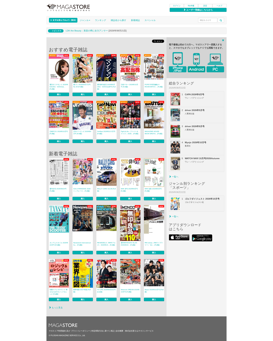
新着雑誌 (135, 20)
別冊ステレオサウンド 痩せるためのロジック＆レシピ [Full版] (58, 292)
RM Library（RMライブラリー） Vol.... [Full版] (154, 244)
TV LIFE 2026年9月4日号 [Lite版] (106, 291)
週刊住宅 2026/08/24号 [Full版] (58, 190)
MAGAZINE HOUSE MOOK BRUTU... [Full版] (153, 133)
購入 (59, 94)
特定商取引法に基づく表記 (102, 331)
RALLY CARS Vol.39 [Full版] (106, 190)
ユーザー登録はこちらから (199, 10)
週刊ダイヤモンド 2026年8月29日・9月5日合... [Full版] (59, 87)
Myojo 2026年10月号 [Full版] (154, 291)
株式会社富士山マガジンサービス (139, 331)
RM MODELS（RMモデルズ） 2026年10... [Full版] (106, 244)
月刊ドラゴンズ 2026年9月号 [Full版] (82, 133)
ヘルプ (219, 6)
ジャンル (84, 20)
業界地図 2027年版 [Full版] (82, 291)
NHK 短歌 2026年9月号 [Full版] (153, 190)
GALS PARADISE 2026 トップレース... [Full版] (82, 190)
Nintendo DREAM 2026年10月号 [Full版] (130, 291)
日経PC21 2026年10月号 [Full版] (59, 133)
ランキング (100, 20)
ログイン (177, 6)
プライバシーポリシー (80, 331)
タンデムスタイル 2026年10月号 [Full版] (59, 244)
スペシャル (150, 20)
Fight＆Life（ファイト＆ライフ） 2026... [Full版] (129, 133)
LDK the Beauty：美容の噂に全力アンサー (87, 30)
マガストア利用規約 (57, 331)
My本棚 (191, 6)
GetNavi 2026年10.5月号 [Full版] (106, 133)
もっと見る (57, 307)
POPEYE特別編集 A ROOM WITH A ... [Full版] (154, 86)
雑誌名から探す (118, 20)
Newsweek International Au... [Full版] (82, 244)
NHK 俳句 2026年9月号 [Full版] (129, 190)
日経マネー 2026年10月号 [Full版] (129, 86)
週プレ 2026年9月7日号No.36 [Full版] (82, 86)
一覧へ (174, 176)
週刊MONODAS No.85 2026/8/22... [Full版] (129, 244)
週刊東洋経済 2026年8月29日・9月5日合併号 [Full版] (106, 87)
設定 (205, 6)
